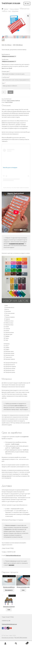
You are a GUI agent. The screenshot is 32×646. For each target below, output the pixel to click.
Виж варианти (9, 590)
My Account (5, 643)
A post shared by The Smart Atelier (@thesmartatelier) (16, 187)
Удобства (17, 100)
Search (16, 643)
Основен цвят (6, 71)
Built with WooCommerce (21, 637)
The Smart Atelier (11, 3)
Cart (24, 642)
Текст (4, 83)
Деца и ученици (14, 9)
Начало (6, 9)
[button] (28, 16)
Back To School (9, 102)
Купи (10, 92)
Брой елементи (6, 54)
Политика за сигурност (8, 637)
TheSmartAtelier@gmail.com (13, 555)
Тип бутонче (5, 59)
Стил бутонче (6, 77)
